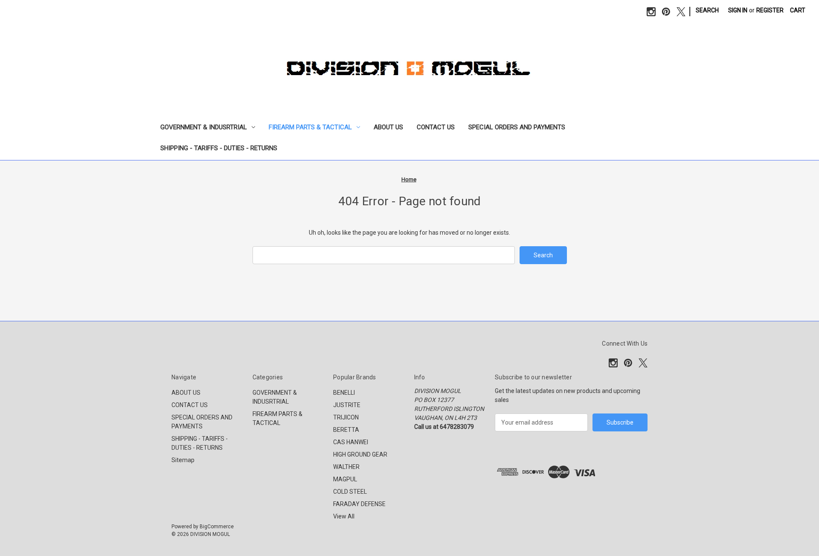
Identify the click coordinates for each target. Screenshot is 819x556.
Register (770, 10)
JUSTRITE (346, 405)
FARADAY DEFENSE (359, 504)
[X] (681, 11)
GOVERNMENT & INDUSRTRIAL (203, 127)
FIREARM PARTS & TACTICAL (310, 127)
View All (343, 516)
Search (707, 10)
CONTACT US (436, 127)
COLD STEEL (350, 491)
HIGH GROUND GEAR (360, 454)
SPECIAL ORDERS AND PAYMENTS (516, 127)
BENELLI (344, 392)
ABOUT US (388, 127)
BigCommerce (217, 527)
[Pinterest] (666, 11)
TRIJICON (346, 417)
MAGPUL (345, 479)
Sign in (737, 10)
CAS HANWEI (350, 442)
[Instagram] (651, 11)
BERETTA (346, 429)
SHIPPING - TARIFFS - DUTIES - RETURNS (218, 148)
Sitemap (183, 460)
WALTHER (346, 466)
